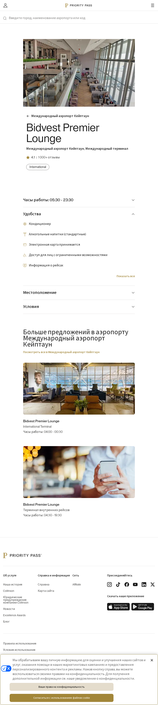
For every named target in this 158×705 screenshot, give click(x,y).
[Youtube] (135, 584)
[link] (118, 607)
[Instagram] (109, 584)
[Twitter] (152, 584)
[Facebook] (126, 584)
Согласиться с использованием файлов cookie (61, 698)
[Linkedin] (144, 584)
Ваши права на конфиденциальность (62, 687)
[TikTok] (118, 584)
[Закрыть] (152, 660)
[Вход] (5, 5)
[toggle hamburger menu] (152, 5)
